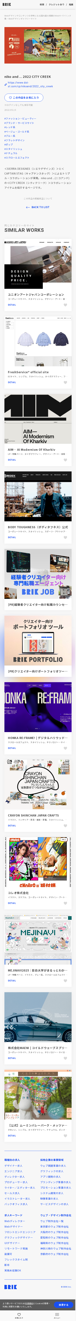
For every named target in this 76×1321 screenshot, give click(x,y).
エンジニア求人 (13, 1171)
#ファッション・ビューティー (20, 118)
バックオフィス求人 (16, 1204)
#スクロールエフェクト (17, 157)
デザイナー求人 (13, 1165)
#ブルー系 (9, 135)
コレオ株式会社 (18, 893)
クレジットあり (56, 4)
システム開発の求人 (52, 1193)
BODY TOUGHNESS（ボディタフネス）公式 (38, 527)
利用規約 (29, 1303)
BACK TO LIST (41, 207)
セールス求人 (12, 1193)
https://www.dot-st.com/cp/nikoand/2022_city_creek (30, 84)
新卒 (7, 1265)
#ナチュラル (11, 153)
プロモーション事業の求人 (55, 1187)
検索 (42, 4)
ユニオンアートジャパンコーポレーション (36, 294)
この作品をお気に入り (26, 97)
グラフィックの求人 (52, 1171)
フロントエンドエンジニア (20, 1232)
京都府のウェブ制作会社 (54, 1254)
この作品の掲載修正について (38, 198)
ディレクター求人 (14, 1176)
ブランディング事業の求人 (55, 1182)
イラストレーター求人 (17, 1198)
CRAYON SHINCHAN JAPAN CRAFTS (33, 815)
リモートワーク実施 (16, 1248)
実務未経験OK (12, 1270)
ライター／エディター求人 (19, 1187)
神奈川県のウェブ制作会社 (55, 1248)
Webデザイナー (13, 1226)
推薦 (71, 4)
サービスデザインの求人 (54, 1204)
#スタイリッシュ (13, 149)
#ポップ (8, 144)
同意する (63, 1304)
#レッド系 (9, 127)
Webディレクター (14, 1221)
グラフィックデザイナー (18, 1237)
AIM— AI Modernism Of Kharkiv (31, 449)
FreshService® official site (28, 372)
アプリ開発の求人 (50, 1176)
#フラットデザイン (14, 140)
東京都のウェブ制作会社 (54, 1226)
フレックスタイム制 (16, 1259)
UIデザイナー (12, 1243)
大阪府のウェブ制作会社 (54, 1232)
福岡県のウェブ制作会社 (54, 1243)
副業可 (8, 1254)
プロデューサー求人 (16, 1182)
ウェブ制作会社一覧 (52, 1221)
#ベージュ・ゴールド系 (16, 131)
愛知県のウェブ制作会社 (54, 1237)
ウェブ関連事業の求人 (53, 1165)
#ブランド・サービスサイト (19, 123)
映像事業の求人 (49, 1198)
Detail (12, 305)
